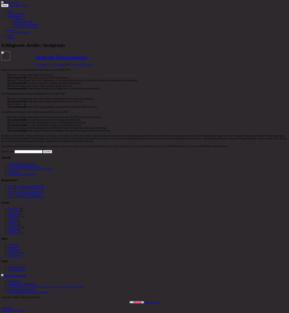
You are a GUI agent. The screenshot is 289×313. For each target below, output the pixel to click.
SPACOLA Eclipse (16, 13)
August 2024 (13, 211)
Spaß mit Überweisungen (61, 57)
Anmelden (12, 247)
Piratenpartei (18, 275)
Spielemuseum (14, 16)
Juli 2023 (11, 219)
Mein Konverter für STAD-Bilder (23, 166)
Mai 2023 (11, 222)
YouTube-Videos (21, 32)
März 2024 (12, 214)
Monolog (82, 64)
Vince (72, 64)
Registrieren (13, 244)
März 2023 (12, 224)
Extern (10, 29)
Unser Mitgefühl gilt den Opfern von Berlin (28, 292)
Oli (8, 194)
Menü (4, 5)
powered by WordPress (12, 310)
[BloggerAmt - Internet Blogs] (150, 302)
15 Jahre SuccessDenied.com (21, 163)
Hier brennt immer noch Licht (21, 174)
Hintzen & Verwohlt (23, 21)
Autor (10, 35)
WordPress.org (14, 255)
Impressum (6, 307)
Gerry (10, 188)
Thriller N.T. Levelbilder (25, 24)
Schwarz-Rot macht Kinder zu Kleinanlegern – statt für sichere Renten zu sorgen (45, 286)
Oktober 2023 (13, 216)
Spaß (90, 64)
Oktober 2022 (13, 227)
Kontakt (11, 38)
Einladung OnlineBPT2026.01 (21, 284)
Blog (9, 10)
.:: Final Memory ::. (16, 269)
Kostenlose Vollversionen (25, 27)
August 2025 (13, 208)
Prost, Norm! (13, 171)
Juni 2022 (12, 230)
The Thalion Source (16, 267)
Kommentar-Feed (15, 252)
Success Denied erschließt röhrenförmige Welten (30, 169)
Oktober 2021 (13, 233)
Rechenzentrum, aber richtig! (21, 289)
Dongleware (19, 19)
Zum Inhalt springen (18, 5)
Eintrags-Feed (13, 250)
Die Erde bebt (13, 281)
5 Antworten (41, 64)
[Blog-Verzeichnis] (136, 302)
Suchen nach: (7, 151)
